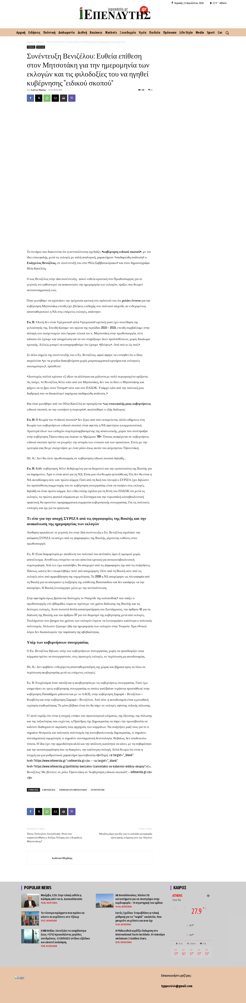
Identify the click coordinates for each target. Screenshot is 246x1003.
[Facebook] (172, 3)
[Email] (55, 98)
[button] (227, 32)
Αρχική (30, 42)
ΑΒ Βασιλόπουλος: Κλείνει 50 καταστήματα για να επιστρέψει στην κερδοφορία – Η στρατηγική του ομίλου (139, 899)
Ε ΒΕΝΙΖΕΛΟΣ (48, 790)
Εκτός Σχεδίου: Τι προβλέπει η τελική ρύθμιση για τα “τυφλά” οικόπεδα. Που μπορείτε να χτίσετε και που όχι (138, 917)
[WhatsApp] (47, 98)
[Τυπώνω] (63, 98)
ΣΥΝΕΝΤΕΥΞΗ (97, 790)
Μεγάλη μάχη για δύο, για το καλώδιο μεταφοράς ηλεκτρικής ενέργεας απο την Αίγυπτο (125, 835)
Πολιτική (40, 47)
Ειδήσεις (40, 42)
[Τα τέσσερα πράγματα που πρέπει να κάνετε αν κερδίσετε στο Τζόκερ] (30, 918)
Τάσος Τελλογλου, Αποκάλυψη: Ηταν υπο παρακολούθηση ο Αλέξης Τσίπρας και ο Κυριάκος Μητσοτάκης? (54, 837)
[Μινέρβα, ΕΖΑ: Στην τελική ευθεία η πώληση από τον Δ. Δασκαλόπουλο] (30, 901)
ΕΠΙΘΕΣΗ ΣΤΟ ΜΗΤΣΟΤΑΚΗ (73, 790)
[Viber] (71, 98)
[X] (38, 98)
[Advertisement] (89, 223)
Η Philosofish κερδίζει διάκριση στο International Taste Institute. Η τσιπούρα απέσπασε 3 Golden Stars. (140, 934)
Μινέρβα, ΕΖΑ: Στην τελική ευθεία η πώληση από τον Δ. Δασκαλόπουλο (61, 897)
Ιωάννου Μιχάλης (38, 90)
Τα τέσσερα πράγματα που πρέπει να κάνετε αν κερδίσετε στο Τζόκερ (62, 915)
